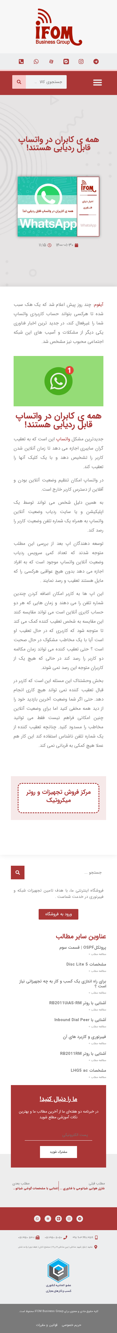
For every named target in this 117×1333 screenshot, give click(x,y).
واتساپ (63, 439)
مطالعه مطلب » (97, 954)
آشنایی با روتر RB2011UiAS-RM (77, 1003)
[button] (98, 82)
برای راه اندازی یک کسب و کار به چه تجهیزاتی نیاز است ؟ (62, 984)
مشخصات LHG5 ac (88, 1070)
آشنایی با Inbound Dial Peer (80, 1020)
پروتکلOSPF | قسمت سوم (82, 947)
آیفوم (98, 304)
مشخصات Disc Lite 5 (86, 964)
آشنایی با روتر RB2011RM (83, 1054)
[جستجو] (19, 82)
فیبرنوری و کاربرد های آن (84, 1037)
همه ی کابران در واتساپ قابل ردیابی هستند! (58, 420)
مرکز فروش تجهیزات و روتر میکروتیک (58, 796)
